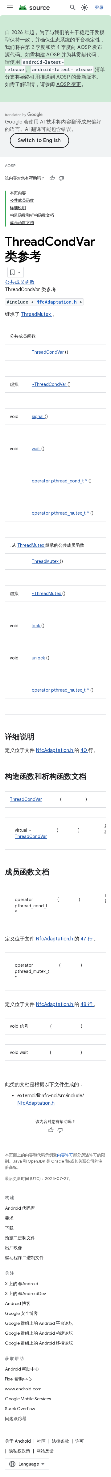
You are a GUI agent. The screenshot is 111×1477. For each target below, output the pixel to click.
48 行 (87, 1004)
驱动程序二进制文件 (24, 1257)
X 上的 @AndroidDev (25, 1293)
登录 (99, 7)
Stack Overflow (20, 1408)
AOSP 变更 (68, 84)
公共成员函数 (20, 282)
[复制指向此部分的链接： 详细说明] (42, 737)
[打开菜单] (10, 7)
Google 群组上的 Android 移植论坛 (39, 1343)
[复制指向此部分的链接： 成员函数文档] (57, 872)
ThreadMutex (36, 314)
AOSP (10, 165)
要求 (9, 1218)
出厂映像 (13, 1247)
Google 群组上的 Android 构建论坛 (39, 1333)
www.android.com (23, 1389)
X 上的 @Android (21, 1283)
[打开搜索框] (72, 7)
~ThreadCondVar (50, 384)
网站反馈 (45, 1451)
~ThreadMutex (47, 593)
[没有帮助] (61, 178)
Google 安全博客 (21, 1313)
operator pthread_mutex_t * (61, 513)
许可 (79, 1441)
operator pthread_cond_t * (60, 481)
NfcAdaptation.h (58, 302)
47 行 (87, 939)
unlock (39, 658)
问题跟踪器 (16, 1418)
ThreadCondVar (48, 352)
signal (38, 416)
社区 (41, 1441)
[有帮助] (52, 178)
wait (36, 448)
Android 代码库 (20, 1208)
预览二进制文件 (20, 1238)
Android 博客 (18, 1303)
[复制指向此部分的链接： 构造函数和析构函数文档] (94, 777)
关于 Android (18, 1441)
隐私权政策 (19, 1451)
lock (36, 625)
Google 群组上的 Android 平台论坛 (39, 1323)
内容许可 (65, 1155)
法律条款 (60, 1441)
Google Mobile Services (28, 1398)
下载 (9, 1228)
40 (84, 750)
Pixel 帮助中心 (18, 1379)
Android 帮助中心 (22, 1369)
